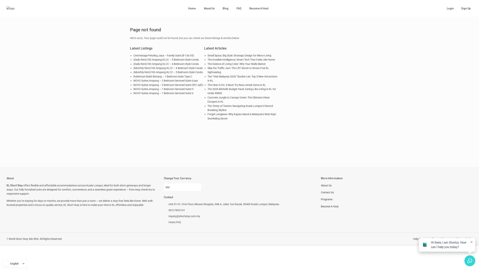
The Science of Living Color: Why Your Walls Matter (237, 63)
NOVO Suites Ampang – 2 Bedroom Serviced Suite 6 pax (165, 80)
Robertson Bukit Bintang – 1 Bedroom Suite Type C (162, 76)
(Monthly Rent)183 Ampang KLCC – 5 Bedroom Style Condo (168, 72)
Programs (326, 199)
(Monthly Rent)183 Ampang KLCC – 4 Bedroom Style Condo (168, 68)
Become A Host (258, 8)
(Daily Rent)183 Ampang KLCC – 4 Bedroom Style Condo (166, 63)
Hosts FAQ (175, 222)
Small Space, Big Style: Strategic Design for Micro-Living (239, 55)
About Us (209, 8)
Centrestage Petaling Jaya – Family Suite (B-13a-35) (163, 55)
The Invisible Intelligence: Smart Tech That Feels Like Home (241, 59)
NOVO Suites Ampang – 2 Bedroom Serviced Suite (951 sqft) (168, 84)
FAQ (239, 8)
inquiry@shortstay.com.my (184, 216)
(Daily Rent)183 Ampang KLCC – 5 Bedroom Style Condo (166, 59)
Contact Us (327, 192)
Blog (225, 8)
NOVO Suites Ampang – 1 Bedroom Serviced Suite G (163, 93)
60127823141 (177, 210)
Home (192, 8)
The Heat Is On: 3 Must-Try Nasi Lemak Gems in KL (237, 84)
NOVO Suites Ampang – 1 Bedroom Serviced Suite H (163, 89)
